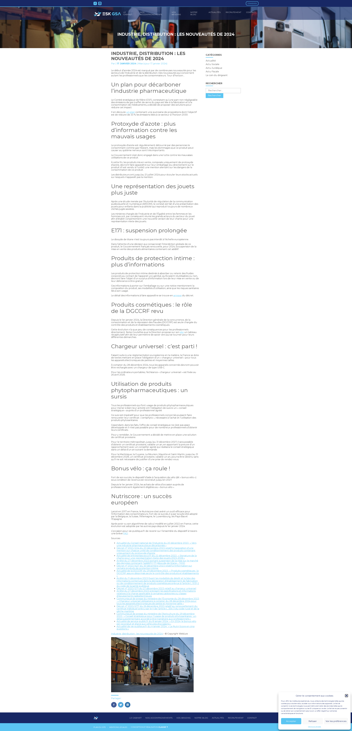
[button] (346, 695)
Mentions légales (314, 727)
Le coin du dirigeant (217, 75)
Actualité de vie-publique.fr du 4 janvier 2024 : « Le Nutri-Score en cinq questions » (156, 627)
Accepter (291, 721)
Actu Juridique (214, 68)
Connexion (252, 3)
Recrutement (233, 12)
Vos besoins (176, 13)
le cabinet (127, 13)
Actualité (211, 60)
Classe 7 (163, 727)
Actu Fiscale (212, 71)
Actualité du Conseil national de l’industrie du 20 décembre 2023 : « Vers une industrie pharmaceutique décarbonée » (156, 544)
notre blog (201, 718)
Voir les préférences (336, 721)
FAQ (125, 533)
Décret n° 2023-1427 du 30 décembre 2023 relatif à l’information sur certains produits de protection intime (154, 567)
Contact (250, 12)
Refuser (313, 721)
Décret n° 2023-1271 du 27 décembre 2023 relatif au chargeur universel (156, 588)
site (182, 332)
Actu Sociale (212, 64)
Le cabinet (135, 718)
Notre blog (193, 13)
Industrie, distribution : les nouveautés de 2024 (137, 633)
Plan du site (100, 727)
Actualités (215, 12)
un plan (130, 112)
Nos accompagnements (151, 13)
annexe (177, 295)
